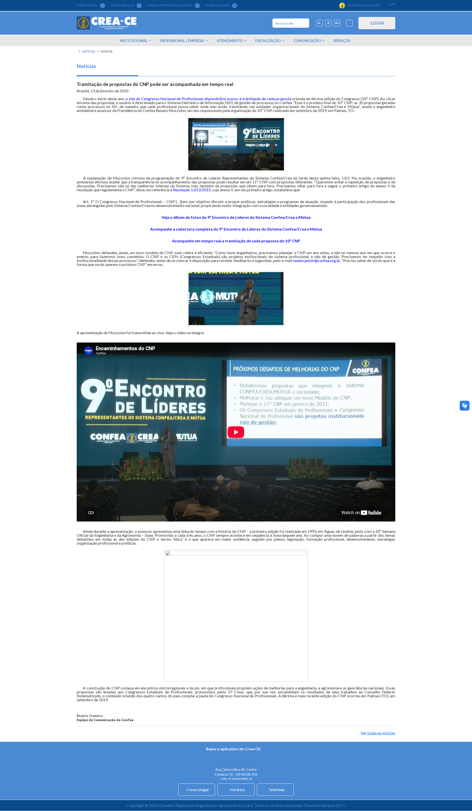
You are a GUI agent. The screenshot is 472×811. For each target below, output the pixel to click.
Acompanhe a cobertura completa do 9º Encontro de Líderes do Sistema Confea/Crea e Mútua (236, 229)
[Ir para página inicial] (106, 23)
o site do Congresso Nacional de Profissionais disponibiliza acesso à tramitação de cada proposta (208, 98)
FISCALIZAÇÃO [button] (268, 41)
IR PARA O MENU (90, 5)
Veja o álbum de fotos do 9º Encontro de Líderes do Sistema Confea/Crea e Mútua (236, 217)
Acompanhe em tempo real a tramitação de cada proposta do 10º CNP (236, 240)
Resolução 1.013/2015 (192, 189)
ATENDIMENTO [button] (230, 41)
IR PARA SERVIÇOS (125, 5)
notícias (88, 51)
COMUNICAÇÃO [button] (307, 41)
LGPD (391, 4)
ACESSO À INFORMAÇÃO (364, 5)
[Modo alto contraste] (349, 23)
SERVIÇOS (341, 41)
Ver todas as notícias (378, 732)
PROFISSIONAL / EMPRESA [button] (182, 41)
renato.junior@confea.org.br (316, 260)
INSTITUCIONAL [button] (134, 41)
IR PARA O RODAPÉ (220, 5)
